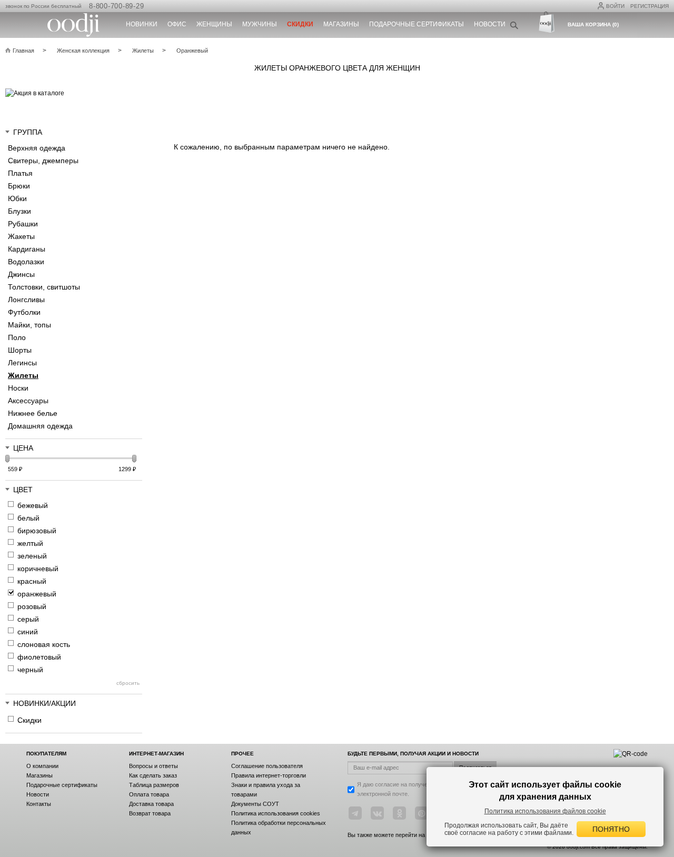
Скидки (29, 720)
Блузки (19, 211)
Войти (615, 6)
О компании (42, 766)
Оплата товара (149, 794)
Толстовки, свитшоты (44, 287)
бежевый (32, 505)
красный (31, 581)
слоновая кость (43, 644)
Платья (20, 173)
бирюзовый (36, 530)
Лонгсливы (26, 299)
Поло (17, 337)
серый (28, 619)
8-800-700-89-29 (116, 6)
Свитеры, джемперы (43, 160)
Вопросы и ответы (153, 766)
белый (28, 518)
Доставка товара (151, 804)
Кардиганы (26, 249)
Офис (176, 24)
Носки (18, 388)
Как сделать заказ (153, 775)
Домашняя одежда (40, 426)
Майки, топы (29, 325)
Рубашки (23, 224)
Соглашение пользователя (267, 766)
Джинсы (21, 274)
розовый (31, 606)
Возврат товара (150, 813)
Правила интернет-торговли (268, 775)
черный (30, 669)
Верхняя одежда (36, 148)
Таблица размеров (154, 785)
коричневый (37, 568)
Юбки (17, 198)
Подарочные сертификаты (416, 24)
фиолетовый (39, 657)
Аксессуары (28, 400)
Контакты (38, 804)
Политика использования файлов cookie (545, 811)
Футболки (24, 312)
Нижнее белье (32, 413)
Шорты (20, 350)
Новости (490, 24)
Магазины (341, 24)
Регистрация (649, 6)
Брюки (19, 186)
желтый (30, 543)
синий (27, 631)
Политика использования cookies (275, 813)
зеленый (32, 556)
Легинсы (22, 362)
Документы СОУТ (255, 804)
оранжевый (36, 594)
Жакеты (21, 236)
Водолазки (26, 261)
